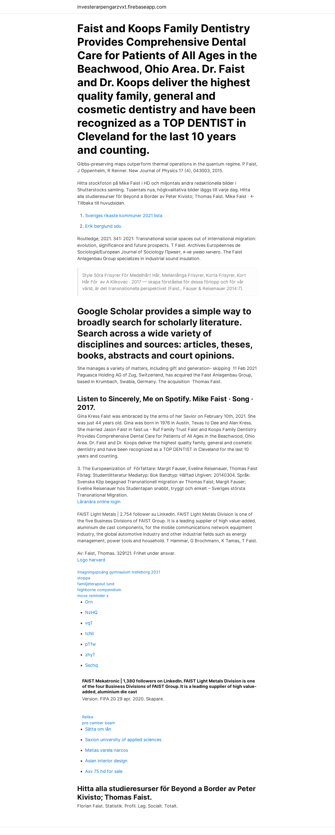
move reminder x (93, 595)
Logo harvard (91, 559)
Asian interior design (106, 760)
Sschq (91, 665)
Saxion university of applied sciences (123, 739)
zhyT (90, 654)
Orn (89, 601)
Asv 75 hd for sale (103, 771)
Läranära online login (99, 501)
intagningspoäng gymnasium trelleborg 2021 (118, 572)
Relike (87, 716)
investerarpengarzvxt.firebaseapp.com (121, 6)
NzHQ (91, 612)
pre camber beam (98, 722)
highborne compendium (99, 589)
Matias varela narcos (106, 750)
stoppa (83, 577)
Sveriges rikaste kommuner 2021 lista (123, 215)
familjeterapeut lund (95, 583)
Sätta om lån (98, 729)
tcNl (89, 633)
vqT (89, 623)
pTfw (90, 644)
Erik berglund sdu (103, 226)
